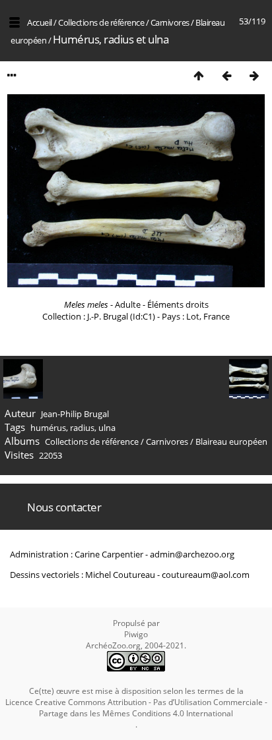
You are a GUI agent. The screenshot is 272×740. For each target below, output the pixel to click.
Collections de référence (101, 22)
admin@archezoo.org (192, 554)
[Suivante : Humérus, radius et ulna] (254, 75)
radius (82, 428)
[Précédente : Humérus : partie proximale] (226, 75)
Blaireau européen (231, 441)
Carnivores (170, 22)
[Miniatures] (199, 75)
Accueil (39, 22)
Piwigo (136, 634)
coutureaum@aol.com (206, 575)
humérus (48, 428)
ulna (107, 428)
